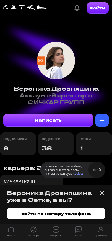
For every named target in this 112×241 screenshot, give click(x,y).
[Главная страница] (25, 8)
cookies (78, 174)
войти (97, 8)
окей (97, 169)
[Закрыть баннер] (101, 193)
